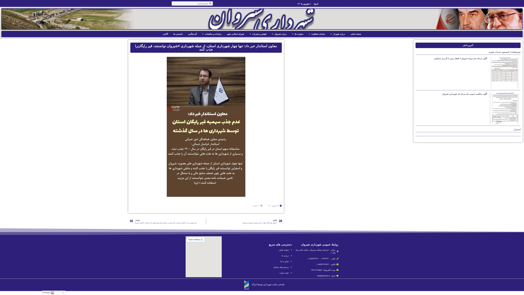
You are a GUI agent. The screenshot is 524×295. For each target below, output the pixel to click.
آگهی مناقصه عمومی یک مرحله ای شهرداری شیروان (464, 94)
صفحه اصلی (356, 34)
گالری (165, 34)
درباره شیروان (280, 34)
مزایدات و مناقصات (213, 34)
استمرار (517, 129)
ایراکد (254, 284)
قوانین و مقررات (259, 34)
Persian (47, 292)
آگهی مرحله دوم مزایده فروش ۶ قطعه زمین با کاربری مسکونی (460, 58)
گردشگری (192, 34)
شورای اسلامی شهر (235, 34)
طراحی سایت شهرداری (274, 284)
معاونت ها (299, 34)
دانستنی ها (178, 34)
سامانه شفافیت (318, 34)
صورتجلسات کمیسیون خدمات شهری (505, 52)
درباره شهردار (339, 34)
